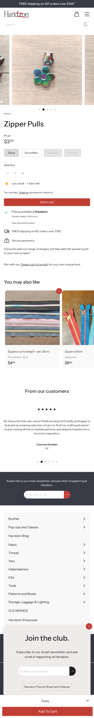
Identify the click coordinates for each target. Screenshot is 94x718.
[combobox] (47, 24)
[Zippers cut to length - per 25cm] (32, 329)
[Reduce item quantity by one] (8, 173)
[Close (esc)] (89, 626)
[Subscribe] (72, 671)
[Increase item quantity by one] (23, 173)
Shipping (23, 192)
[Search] (85, 24)
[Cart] (76, 14)
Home (7, 113)
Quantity (9, 165)
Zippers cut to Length (34, 264)
